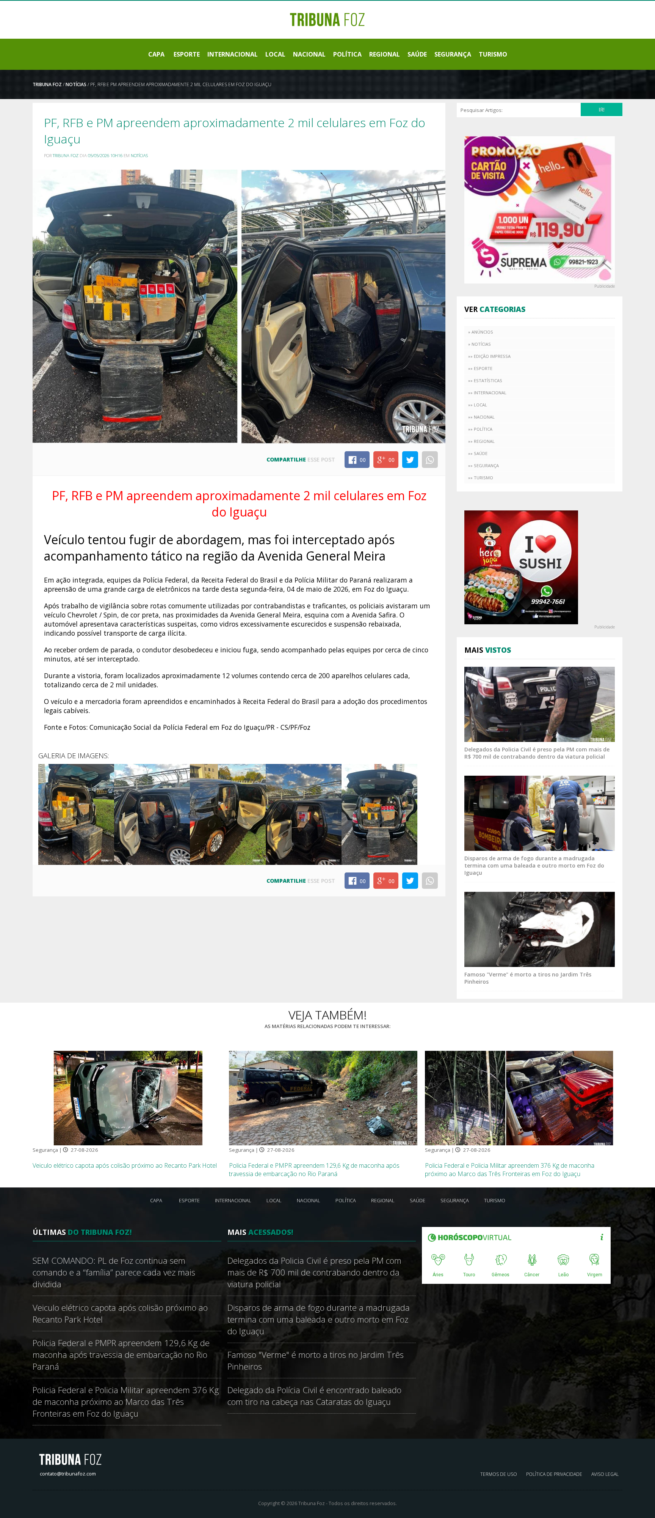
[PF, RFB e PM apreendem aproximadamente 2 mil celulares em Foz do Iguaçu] (76, 813)
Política (347, 54)
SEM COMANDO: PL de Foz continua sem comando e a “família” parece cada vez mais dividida (114, 1272)
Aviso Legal (605, 1474)
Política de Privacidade (554, 1474)
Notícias (76, 84)
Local (275, 54)
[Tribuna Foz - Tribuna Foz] (327, 19)
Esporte (187, 54)
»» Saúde (477, 453)
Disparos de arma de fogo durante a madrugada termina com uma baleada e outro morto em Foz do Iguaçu (534, 865)
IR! (602, 109)
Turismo (493, 54)
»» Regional (481, 441)
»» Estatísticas (485, 380)
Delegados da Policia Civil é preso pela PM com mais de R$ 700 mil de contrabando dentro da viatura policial (537, 753)
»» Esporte (480, 368)
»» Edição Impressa (489, 356)
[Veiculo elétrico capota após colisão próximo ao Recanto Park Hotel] (127, 1097)
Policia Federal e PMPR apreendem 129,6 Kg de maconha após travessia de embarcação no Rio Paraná (314, 1169)
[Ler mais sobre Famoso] (539, 928)
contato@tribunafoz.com (68, 1473)
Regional (384, 54)
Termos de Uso (498, 1474)
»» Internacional (487, 392)
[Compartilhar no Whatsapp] (430, 459)
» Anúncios (480, 332)
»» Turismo (480, 477)
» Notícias (479, 344)
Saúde (417, 54)
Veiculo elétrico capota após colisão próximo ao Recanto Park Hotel (125, 1165)
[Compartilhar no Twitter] (410, 459)
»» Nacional (481, 417)
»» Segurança (483, 465)
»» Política (480, 429)
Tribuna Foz (47, 84)
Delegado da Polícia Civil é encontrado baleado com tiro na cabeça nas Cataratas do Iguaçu (314, 1396)
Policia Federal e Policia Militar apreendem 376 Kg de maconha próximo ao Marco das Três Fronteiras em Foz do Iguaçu (509, 1169)
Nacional (309, 54)
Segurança (452, 54)
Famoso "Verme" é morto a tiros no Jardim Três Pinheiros (315, 1360)
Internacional (232, 54)
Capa (156, 54)
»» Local (477, 405)
